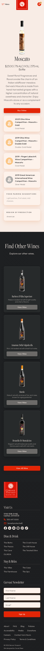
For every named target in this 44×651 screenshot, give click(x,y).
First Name (10, 590)
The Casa (27, 567)
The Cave (8, 550)
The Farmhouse (10, 571)
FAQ (15, 626)
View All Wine (22, 468)
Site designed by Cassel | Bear (13, 648)
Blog (22, 626)
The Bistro (8, 542)
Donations (31, 630)
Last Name (10, 598)
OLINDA (7, 554)
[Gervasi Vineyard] (11, 490)
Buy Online (21, 110)
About (6, 626)
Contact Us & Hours (22, 635)
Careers (7, 635)
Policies (31, 626)
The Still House (29, 546)
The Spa (26, 571)
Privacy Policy (10, 639)
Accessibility (9, 630)
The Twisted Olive (30, 550)
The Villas (8, 567)
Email (8, 605)
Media (20, 630)
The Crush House (30, 542)
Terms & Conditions (27, 639)
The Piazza (8, 546)
